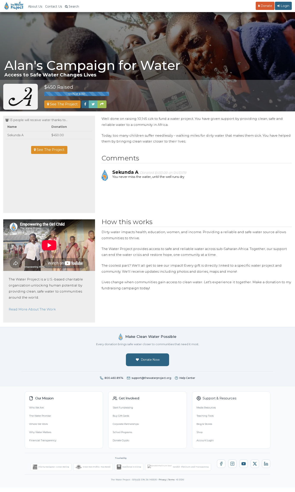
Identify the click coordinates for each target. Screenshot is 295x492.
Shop (200, 432)
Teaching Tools (205, 415)
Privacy (162, 479)
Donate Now (150, 360)
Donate (266, 6)
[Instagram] (232, 463)
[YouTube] (243, 463)
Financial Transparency (42, 440)
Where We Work (38, 424)
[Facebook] (221, 463)
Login (284, 6)
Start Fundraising (123, 407)
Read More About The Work (32, 309)
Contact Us (53, 6)
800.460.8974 (114, 378)
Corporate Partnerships (126, 424)
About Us (35, 6)
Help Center (187, 378)
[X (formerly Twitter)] (255, 463)
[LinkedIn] (266, 463)
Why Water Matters (40, 432)
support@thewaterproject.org (151, 378)
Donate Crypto (121, 440)
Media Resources (206, 407)
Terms (171, 479)
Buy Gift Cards (121, 415)
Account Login (205, 440)
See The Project (63, 104)
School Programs (122, 432)
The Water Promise (40, 415)
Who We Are (36, 407)
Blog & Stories (204, 424)
